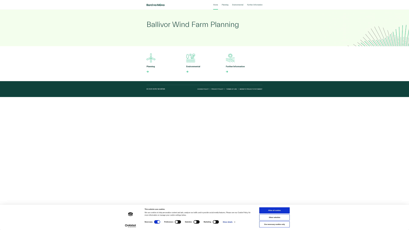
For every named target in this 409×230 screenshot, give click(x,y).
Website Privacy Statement (251, 89)
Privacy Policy (217, 89)
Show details (228, 222)
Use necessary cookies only (274, 224)
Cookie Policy (203, 89)
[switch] (178, 222)
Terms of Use (231, 89)
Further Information (254, 5)
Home (215, 5)
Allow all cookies (274, 210)
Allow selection (274, 217)
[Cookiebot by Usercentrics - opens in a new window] (130, 225)
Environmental (237, 5)
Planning (225, 5)
